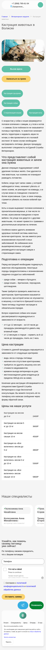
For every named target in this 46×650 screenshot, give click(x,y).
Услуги (6, 623)
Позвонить (36, 605)
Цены (25, 623)
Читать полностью (10, 637)
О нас (40, 623)
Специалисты (16, 623)
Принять (8, 642)
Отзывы (33, 623)
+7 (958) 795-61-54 (20, 3)
